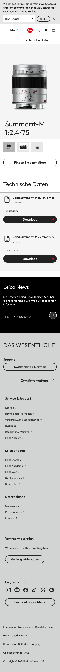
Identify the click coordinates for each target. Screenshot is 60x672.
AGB (27, 652)
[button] (53, 380)
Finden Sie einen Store (30, 162)
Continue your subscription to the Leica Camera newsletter (53, 315)
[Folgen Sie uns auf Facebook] (25, 590)
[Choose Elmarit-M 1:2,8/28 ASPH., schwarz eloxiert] (37, 147)
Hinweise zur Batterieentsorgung (21, 644)
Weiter (44, 19)
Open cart (53, 30)
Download (30, 219)
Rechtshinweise (44, 626)
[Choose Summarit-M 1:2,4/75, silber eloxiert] (9, 147)
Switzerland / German (30, 367)
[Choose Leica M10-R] (23, 147)
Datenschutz (25, 626)
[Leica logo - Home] (30, 30)
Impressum (9, 626)
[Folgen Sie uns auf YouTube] (17, 590)
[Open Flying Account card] (46, 30)
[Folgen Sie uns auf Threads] (43, 590)
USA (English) (12, 18)
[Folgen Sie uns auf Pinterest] (51, 590)
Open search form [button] (38, 30)
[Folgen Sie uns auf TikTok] (34, 590)
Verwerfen (54, 19)
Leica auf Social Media (30, 602)
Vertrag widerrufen (25, 559)
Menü (14, 30)
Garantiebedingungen (15, 635)
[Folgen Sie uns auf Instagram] (8, 590)
